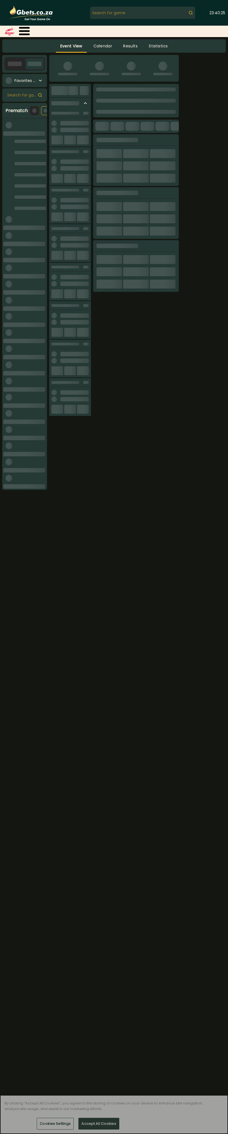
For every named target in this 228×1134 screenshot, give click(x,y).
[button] (24, 31)
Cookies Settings (55, 1123)
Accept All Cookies (98, 1123)
